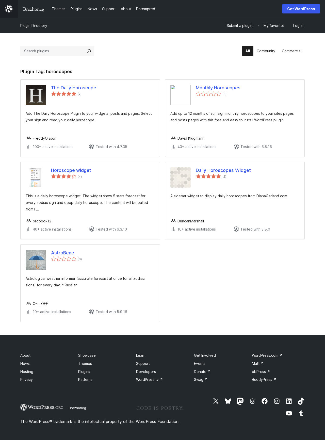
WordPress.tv (149, 379)
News (25, 363)
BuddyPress (264, 379)
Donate (202, 371)
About (25, 355)
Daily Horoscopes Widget (223, 170)
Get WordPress (301, 9)
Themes (85, 363)
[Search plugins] (89, 51)
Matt (258, 363)
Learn (140, 355)
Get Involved (205, 355)
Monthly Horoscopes (218, 87)
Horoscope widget (71, 170)
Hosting (26, 371)
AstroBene (62, 252)
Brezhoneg (77, 408)
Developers (146, 371)
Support (143, 363)
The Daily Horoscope (73, 87)
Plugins (84, 371)
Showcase (87, 355)
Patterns (85, 379)
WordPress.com (267, 355)
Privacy (26, 379)
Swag (201, 379)
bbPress (261, 371)
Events (199, 363)
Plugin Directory (33, 25)
